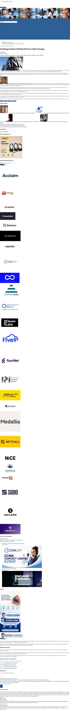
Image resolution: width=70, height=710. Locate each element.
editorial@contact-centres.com (10, 663)
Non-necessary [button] (3, 704)
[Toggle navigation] (0, 19)
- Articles (2, 46)
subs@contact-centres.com (10, 668)
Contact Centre (21, 124)
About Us (6, 35)
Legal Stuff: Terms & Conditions (13, 36)
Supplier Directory (6, 27)
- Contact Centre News (8, 46)
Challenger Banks (14, 124)
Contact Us (4, 33)
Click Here (12, 673)
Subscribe (4, 32)
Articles (3, 124)
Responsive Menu (3, 7)
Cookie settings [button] (3, 684)
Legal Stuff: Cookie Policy (13, 39)
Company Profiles (6, 28)
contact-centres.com (13, 678)
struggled (3, 84)
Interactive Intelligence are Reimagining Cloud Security (12, 125)
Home (3, 25)
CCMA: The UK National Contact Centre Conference (11, 540)
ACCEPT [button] (9, 684)
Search (1, 20)
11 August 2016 (2, 52)
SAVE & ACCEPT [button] (3, 709)
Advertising (4, 31)
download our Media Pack (52, 655)
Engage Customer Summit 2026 (7, 541)
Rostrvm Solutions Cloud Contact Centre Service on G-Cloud (13, 126)
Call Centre (8, 124)
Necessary (3, 698)
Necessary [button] (2, 697)
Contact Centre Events (7, 29)
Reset (5, 164)
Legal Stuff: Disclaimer (13, 37)
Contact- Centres (3, 53)
